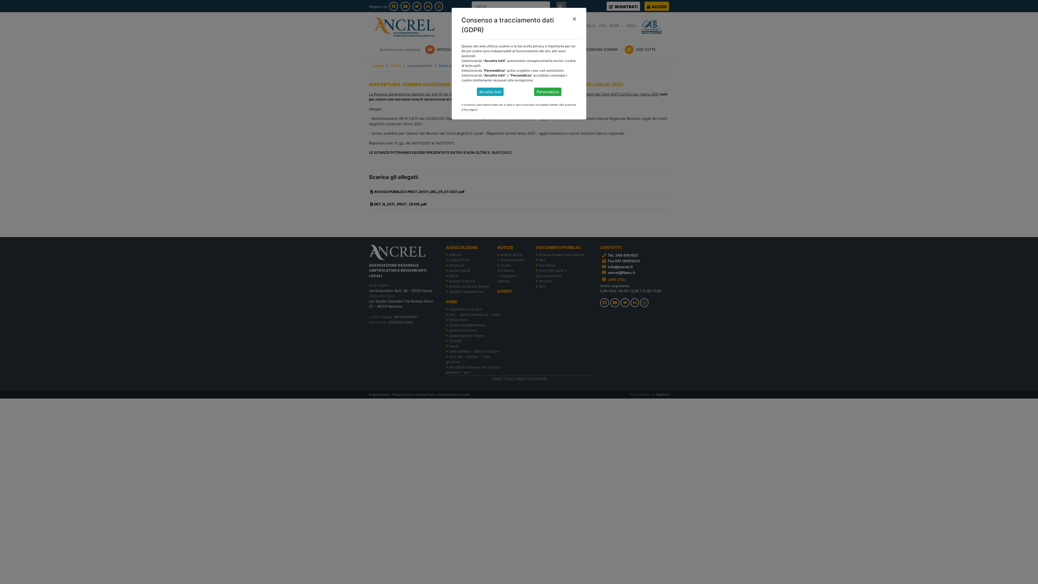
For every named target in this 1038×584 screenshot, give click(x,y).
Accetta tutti (490, 91)
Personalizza (548, 91)
